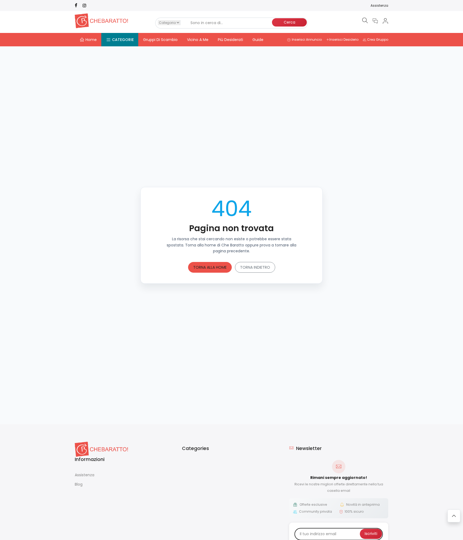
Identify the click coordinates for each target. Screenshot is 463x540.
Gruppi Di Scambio (160, 39)
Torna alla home (210, 267)
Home (91, 39)
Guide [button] (257, 39)
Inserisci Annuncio (307, 39)
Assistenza (379, 5)
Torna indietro (255, 267)
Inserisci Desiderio (344, 39)
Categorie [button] (123, 39)
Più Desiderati (230, 39)
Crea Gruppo (377, 39)
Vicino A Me (197, 39)
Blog (79, 484)
